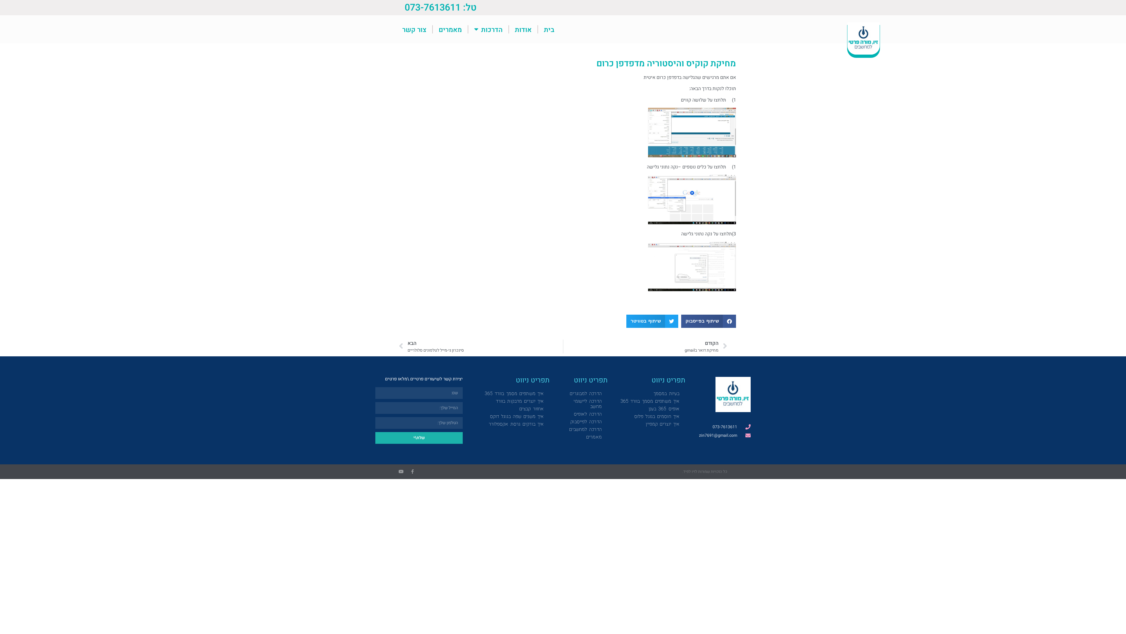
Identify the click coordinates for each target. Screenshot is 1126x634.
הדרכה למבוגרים (585, 393)
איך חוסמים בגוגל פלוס (656, 416)
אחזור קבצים (531, 409)
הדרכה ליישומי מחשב (587, 403)
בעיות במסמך (666, 393)
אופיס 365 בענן (664, 409)
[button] (708, 321)
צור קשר (414, 29)
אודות (523, 29)
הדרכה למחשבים (585, 429)
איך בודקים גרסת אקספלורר (516, 424)
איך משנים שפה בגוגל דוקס (517, 416)
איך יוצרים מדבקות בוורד (520, 401)
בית (549, 29)
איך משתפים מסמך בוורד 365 (650, 401)
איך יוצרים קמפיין (662, 424)
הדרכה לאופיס (588, 414)
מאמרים (450, 29)
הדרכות (492, 29)
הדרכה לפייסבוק (585, 421)
